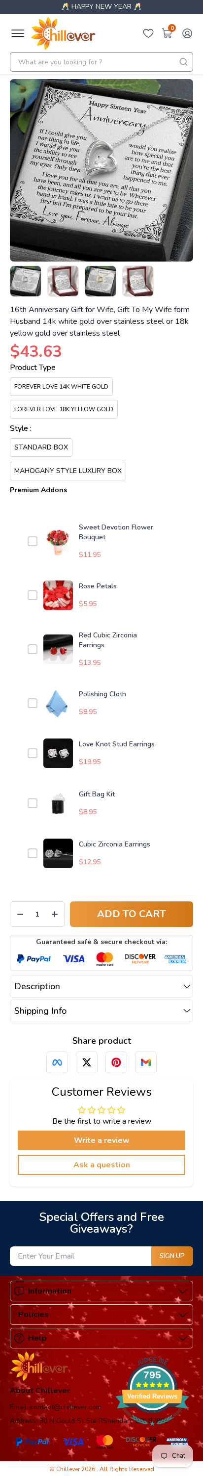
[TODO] (57, 1062)
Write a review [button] (102, 1140)
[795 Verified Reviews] (152, 1430)
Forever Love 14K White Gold (61, 387)
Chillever (68, 1469)
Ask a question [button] (101, 1165)
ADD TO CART (131, 914)
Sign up (172, 1256)
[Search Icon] (183, 62)
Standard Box (41, 447)
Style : (21, 428)
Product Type (33, 367)
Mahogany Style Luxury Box (68, 470)
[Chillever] (63, 33)
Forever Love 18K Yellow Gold (63, 409)
